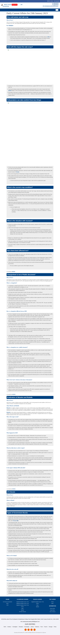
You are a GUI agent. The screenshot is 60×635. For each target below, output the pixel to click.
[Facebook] (31, 630)
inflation (10, 90)
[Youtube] (34, 630)
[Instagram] (28, 630)
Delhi (48, 36)
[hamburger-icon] (57, 10)
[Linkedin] (25, 630)
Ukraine (17, 171)
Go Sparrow (43, 632)
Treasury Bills (15, 520)
